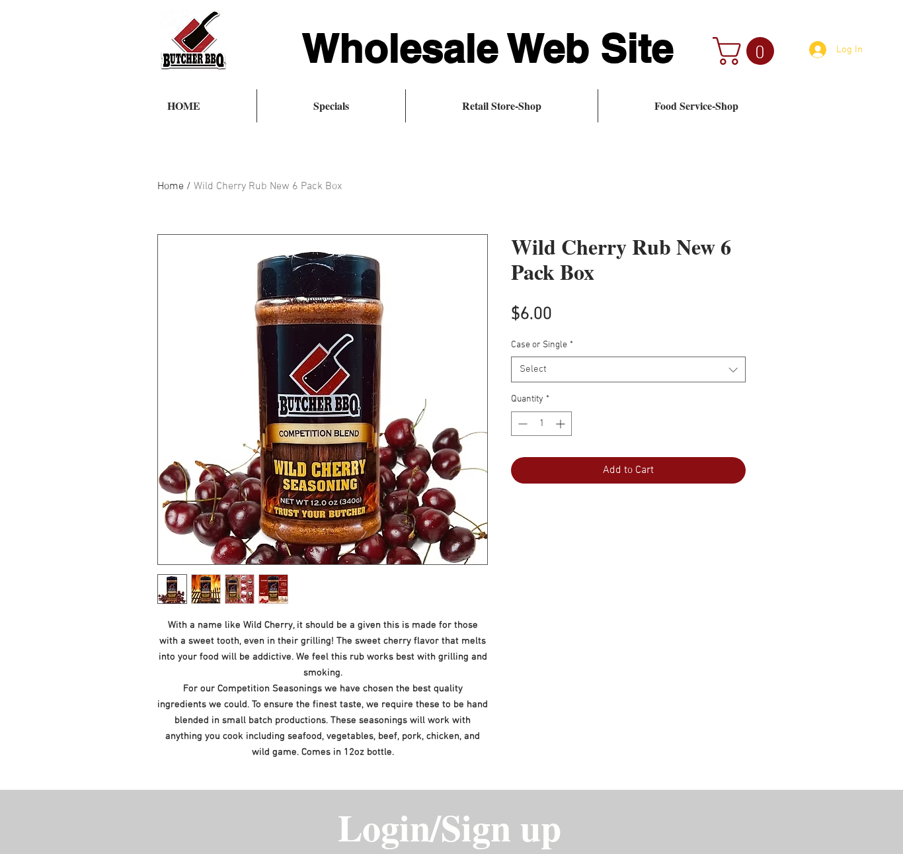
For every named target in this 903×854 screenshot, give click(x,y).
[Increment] (561, 423)
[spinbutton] (541, 423)
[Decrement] (521, 423)
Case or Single (542, 345)
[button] (747, 51)
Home (170, 186)
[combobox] (628, 369)
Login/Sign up (449, 827)
